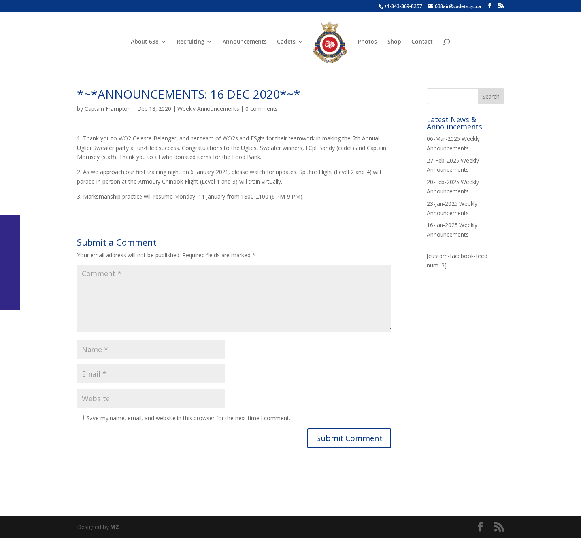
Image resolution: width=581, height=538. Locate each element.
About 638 (144, 42)
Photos (367, 42)
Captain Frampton (108, 108)
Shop (394, 42)
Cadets (286, 42)
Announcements (245, 42)
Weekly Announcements (208, 108)
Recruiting (190, 42)
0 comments (261, 108)
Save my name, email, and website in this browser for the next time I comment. (188, 418)
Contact (422, 42)
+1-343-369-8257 (403, 6)
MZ (114, 526)
